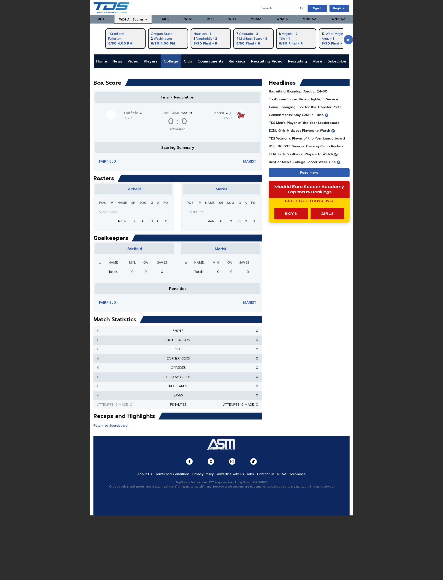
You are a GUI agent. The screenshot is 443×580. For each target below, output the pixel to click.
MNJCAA (310, 19)
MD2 (165, 19)
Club (188, 61)
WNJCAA (338, 19)
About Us (144, 474)
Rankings (237, 61)
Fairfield (133, 113)
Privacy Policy (203, 474)
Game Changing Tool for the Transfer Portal (305, 107)
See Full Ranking (309, 201)
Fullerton (115, 38)
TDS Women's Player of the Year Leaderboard (307, 138)
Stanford (117, 33)
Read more (309, 172)
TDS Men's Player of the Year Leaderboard (304, 122)
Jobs (250, 474)
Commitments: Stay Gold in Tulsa (296, 115)
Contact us (265, 474)
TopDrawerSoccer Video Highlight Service (303, 99)
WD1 (122, 19)
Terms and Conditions (172, 474)
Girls (327, 213)
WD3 (232, 19)
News (117, 61)
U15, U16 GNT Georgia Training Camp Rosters (306, 146)
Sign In (317, 8)
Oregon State (162, 33)
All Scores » (137, 19)
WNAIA (282, 19)
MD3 (210, 19)
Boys (291, 213)
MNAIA (256, 19)
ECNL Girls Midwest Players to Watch (299, 130)
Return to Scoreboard (110, 425)
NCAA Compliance (291, 474)
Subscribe (337, 61)
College (171, 61)
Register (339, 8)
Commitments (210, 61)
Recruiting (297, 61)
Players (151, 61)
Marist (222, 113)
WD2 (188, 19)
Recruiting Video (267, 61)
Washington (163, 38)
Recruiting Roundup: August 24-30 (298, 91)
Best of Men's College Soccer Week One (302, 162)
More (317, 61)
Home (101, 61)
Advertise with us (230, 474)
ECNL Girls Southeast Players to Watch (301, 154)
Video (132, 61)
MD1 (100, 19)
